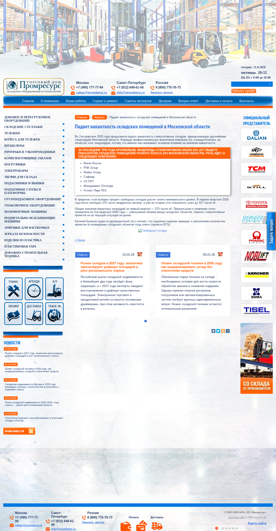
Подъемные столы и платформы (22, 191)
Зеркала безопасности (24, 234)
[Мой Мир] (228, 331)
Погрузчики (14, 164)
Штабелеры (14, 145)
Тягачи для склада (20, 177)
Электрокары (16, 170)
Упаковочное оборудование (29, 205)
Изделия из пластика (23, 240)
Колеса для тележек (22, 139)
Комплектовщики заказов (27, 158)
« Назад (80, 240)
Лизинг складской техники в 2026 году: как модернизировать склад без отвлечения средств (31, 370)
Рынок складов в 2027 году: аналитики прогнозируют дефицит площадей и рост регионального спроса (34, 354)
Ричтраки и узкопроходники (29, 152)
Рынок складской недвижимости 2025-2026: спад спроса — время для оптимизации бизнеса (32, 403)
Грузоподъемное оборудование (32, 199)
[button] (145, 321)
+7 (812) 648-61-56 (130, 87)
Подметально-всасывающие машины (29, 219)
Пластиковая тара (20, 246)
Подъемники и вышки (24, 183)
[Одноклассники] (223, 331)
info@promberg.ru (131, 92)
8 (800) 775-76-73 (168, 87)
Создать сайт (236, 517)
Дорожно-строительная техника (25, 254)
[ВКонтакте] (213, 331)
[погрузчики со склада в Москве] (256, 392)
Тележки (12, 133)
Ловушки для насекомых (27, 227)
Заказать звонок (161, 92)
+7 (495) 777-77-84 (89, 87)
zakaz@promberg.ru (91, 92)
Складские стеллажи (23, 127)
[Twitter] (218, 331)
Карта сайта (257, 523)
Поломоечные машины (25, 211)
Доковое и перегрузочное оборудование (27, 119)
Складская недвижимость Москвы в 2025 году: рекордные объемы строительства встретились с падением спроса (32, 387)
